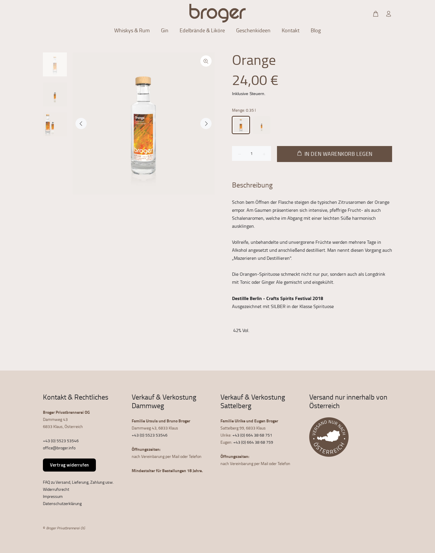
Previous (81, 123)
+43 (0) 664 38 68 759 (253, 442)
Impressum (53, 496)
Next (206, 123)
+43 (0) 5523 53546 (61, 440)
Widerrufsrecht (56, 489)
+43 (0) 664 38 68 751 (252, 435)
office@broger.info (59, 448)
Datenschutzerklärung (62, 503)
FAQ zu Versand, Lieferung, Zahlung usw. (78, 482)
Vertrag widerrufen (69, 464)
